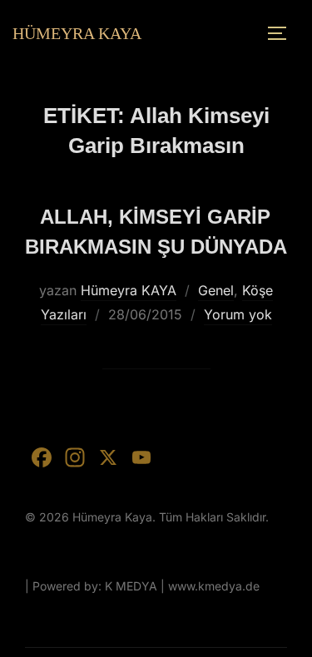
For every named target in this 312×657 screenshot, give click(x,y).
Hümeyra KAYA (128, 290)
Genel (216, 290)
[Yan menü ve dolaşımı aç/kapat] (283, 33)
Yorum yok (238, 314)
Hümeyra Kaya (76, 33)
